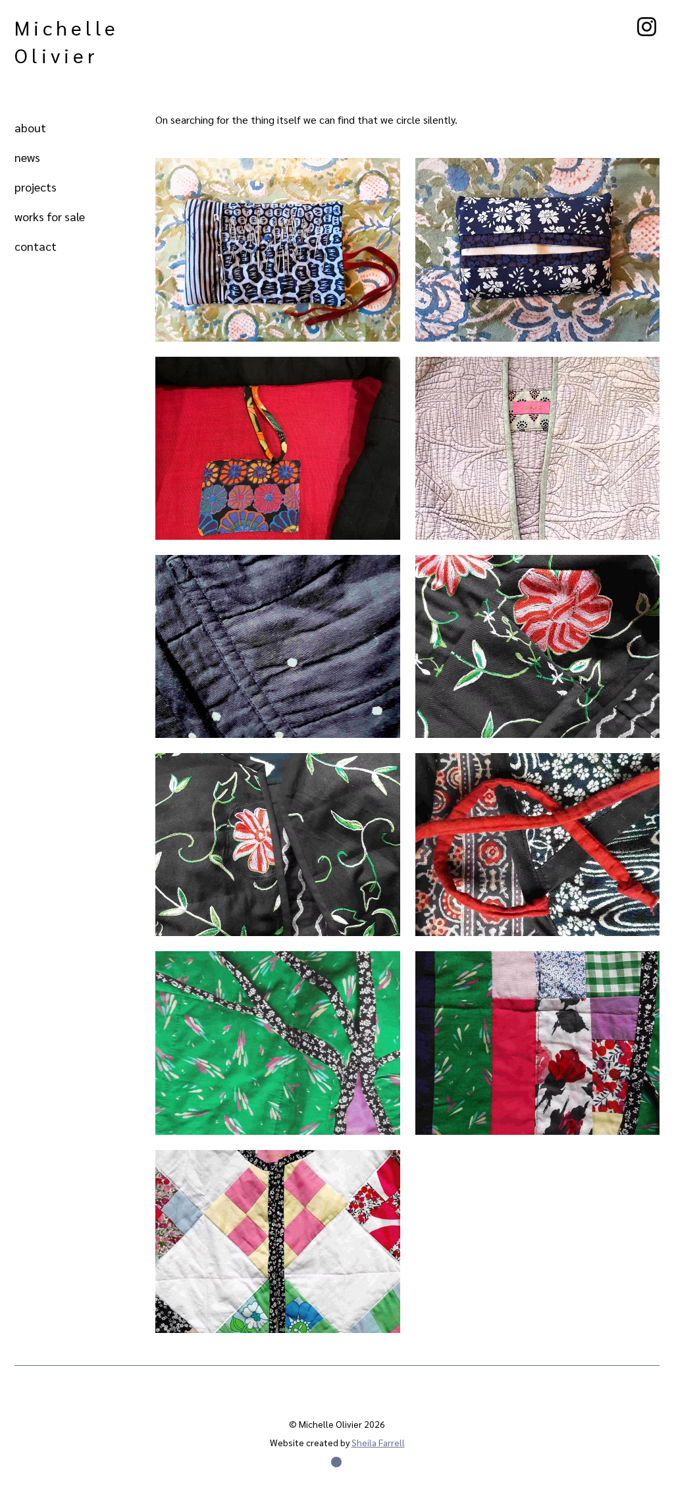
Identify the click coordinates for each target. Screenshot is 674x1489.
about (30, 127)
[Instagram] (647, 26)
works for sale (49, 216)
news (27, 157)
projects (35, 186)
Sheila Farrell (378, 1442)
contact (35, 245)
